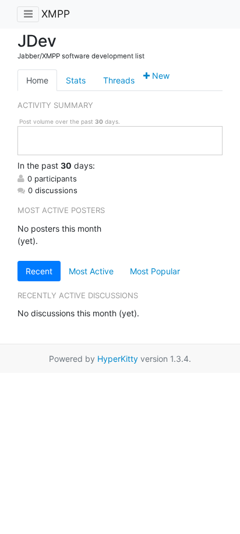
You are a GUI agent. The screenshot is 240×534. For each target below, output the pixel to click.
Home (37, 80)
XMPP (55, 14)
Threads (119, 80)
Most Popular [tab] (155, 271)
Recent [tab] (39, 271)
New (160, 76)
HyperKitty (117, 359)
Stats (76, 80)
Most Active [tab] (91, 271)
